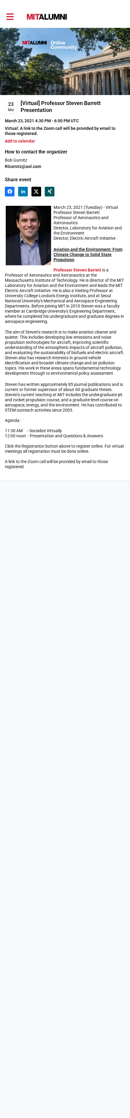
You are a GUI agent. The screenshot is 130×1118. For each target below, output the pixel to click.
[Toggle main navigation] (10, 17)
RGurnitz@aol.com (23, 166)
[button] (20, 141)
